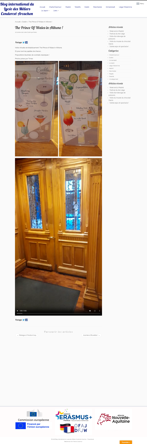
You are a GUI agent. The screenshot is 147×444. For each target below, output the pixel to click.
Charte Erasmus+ (114, 55)
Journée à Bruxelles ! (91, 335)
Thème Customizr (77, 441)
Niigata (111, 74)
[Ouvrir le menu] (137, 3)
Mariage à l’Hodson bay (26, 335)
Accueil (42, 7)
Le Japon (44, 11)
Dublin (86, 7)
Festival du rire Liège (117, 34)
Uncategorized (113, 79)
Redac (35, 32)
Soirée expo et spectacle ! (119, 46)
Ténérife (77, 7)
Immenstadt (110, 7)
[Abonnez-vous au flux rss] (16, 439)
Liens (55, 11)
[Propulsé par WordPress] (95, 439)
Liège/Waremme (125, 7)
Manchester (97, 7)
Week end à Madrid (117, 31)
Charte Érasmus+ (55, 7)
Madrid (68, 7)
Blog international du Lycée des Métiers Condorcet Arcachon (17, 9)
